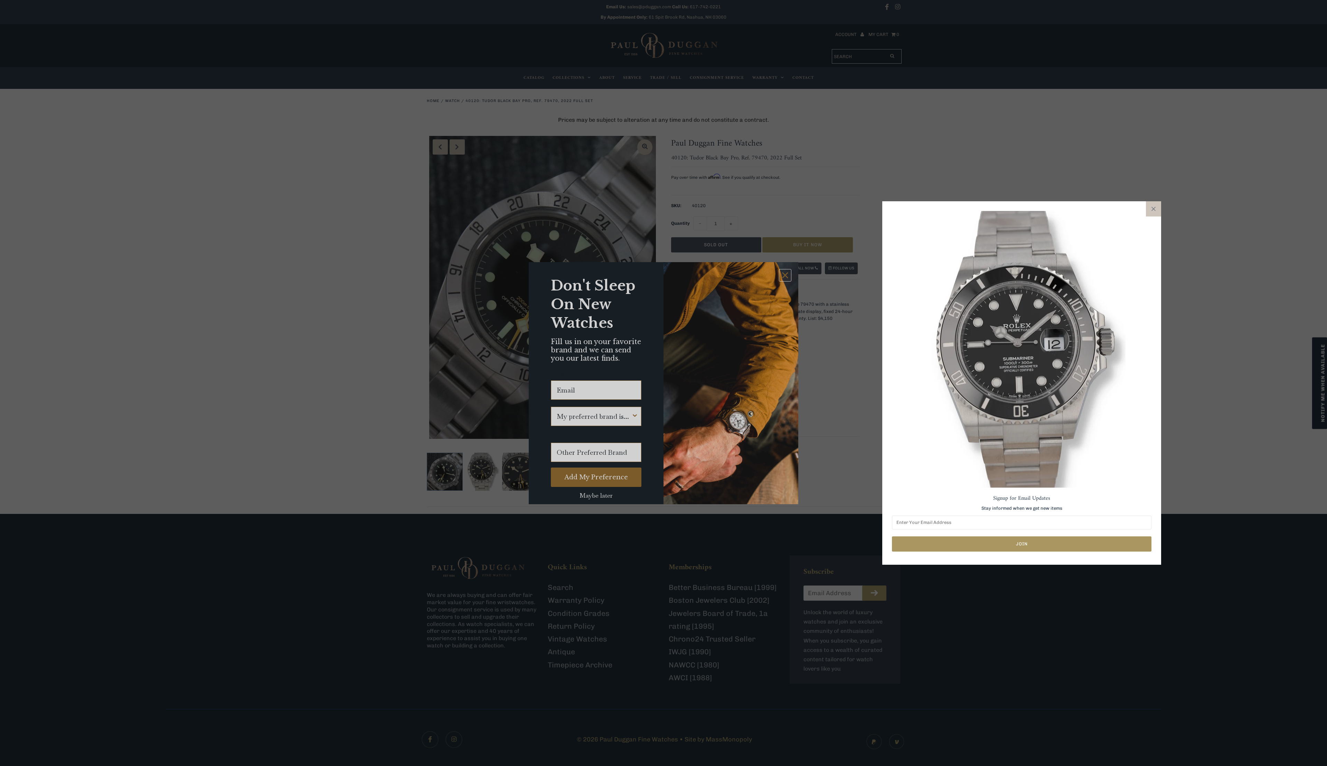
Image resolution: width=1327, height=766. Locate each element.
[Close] (1153, 208)
